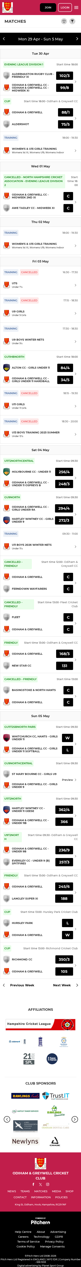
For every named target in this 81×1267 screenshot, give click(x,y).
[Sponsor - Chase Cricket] (55, 1142)
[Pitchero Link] (40, 1223)
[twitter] (40, 1185)
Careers (23, 1236)
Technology (42, 1236)
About (41, 1232)
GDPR (59, 1236)
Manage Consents (52, 1246)
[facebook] (33, 1185)
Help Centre (23, 1232)
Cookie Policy (26, 1246)
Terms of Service (28, 1241)
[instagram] (48, 1185)
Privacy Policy (54, 1241)
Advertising (58, 1232)
